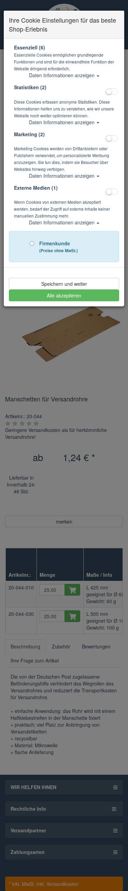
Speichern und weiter (64, 283)
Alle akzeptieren (64, 295)
